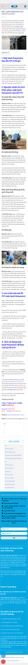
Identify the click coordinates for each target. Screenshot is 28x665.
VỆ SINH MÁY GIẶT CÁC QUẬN (14, 458)
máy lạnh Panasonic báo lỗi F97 (13, 381)
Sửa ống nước (10, 465)
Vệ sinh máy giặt (11, 481)
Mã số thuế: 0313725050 (11, 503)
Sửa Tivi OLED (10, 478)
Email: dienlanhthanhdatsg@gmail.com (15, 513)
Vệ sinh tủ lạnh (10, 487)
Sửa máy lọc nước (11, 452)
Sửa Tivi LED (10, 474)
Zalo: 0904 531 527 (9, 510)
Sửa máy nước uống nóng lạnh (14, 455)
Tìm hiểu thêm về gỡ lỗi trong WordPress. (9, 660)
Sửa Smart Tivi (10, 468)
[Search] (2, 6)
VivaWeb (21, 652)
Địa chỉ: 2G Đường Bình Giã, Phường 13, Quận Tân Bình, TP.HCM (14, 517)
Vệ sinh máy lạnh (11, 484)
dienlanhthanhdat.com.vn (16, 415)
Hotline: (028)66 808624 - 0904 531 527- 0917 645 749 (13, 507)
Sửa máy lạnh (10, 448)
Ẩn (8, 52)
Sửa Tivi (9, 471)
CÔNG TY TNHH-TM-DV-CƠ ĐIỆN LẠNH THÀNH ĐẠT (14, 499)
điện (14, 216)
